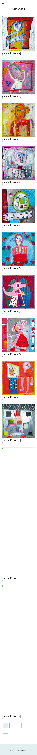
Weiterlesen (5, 55)
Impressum (24, 750)
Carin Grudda (18, 9)
